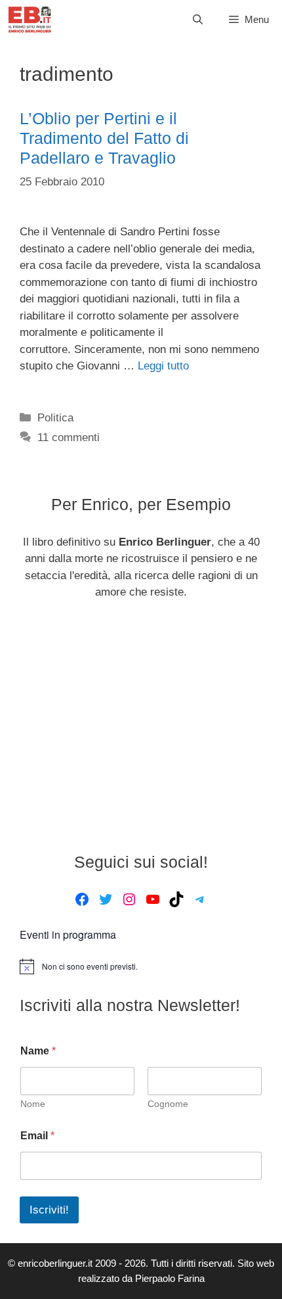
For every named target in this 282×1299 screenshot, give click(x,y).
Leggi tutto (163, 366)
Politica (55, 418)
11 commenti (68, 437)
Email (37, 1135)
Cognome (168, 1103)
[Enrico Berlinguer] (30, 19)
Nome (32, 1103)
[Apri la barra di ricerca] (198, 19)
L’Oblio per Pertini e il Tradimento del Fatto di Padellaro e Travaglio (104, 138)
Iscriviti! (49, 1210)
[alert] (141, 966)
